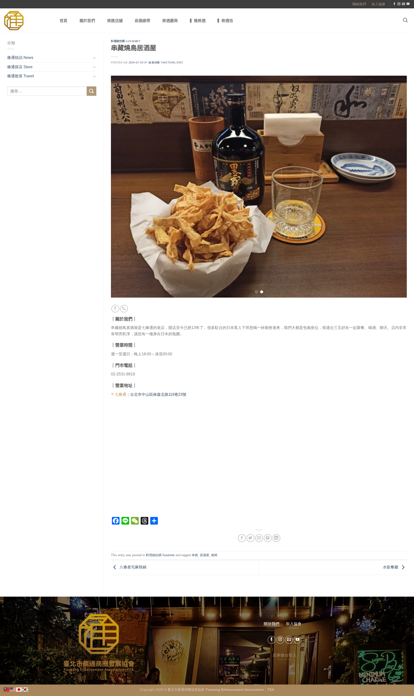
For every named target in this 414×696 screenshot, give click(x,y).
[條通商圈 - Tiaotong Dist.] (27, 20)
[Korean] (25, 689)
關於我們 (87, 21)
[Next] (395, 186)
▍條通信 (225, 21)
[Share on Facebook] (242, 538)
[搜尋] (405, 20)
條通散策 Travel (20, 76)
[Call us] (124, 309)
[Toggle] (94, 58)
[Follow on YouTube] (408, 4)
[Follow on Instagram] (398, 4)
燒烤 (214, 555)
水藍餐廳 (391, 567)
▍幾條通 (198, 21)
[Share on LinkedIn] (276, 538)
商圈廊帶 (142, 21)
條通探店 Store (20, 67)
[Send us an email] (403, 4)
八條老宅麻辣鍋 (132, 567)
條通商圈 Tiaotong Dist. (166, 62)
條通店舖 (115, 21)
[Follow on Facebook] (394, 4)
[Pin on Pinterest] (268, 538)
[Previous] (123, 186)
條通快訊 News (20, 58)
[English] (13, 689)
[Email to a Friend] (259, 538)
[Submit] (91, 91)
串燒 (195, 555)
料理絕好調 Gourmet (125, 41)
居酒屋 (204, 555)
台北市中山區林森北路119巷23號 (158, 394)
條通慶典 (170, 21)
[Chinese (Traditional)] (7, 689)
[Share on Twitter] (250, 538)
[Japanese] (19, 689)
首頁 (64, 21)
